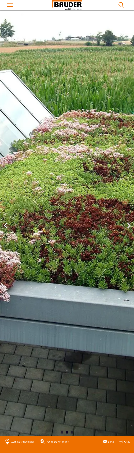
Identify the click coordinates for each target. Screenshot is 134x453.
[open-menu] (11, 5)
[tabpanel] (67, 223)
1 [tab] (62, 432)
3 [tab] (72, 432)
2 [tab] (67, 432)
